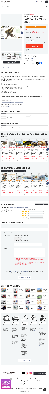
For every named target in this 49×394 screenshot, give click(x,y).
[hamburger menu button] (46, 2)
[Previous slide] (1, 149)
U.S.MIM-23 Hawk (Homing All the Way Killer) (12, 102)
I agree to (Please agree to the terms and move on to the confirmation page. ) (24, 272)
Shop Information (19, 388)
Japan (8, 116)
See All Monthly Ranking (19, 171)
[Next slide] (22, 32)
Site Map (40, 388)
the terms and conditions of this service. (19, 271)
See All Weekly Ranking (7, 171)
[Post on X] (37, 63)
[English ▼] (37, 1)
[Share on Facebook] (40, 63)
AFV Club (33, 58)
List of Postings (41, 204)
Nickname (6, 244)
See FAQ (24, 360)
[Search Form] (43, 1)
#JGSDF (7, 67)
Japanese (9, 106)
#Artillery (3, 67)
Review (5, 248)
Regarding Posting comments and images (19, 207)
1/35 (32, 60)
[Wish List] (39, 1)
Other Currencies (29, 33)
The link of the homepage (30, 388)
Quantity (28, 40)
